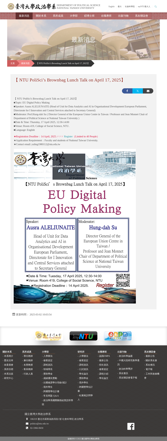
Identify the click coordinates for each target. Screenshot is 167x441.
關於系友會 (151, 360)
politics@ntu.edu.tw (39, 423)
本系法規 (8, 374)
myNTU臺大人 (144, 6)
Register (68, 136)
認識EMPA (104, 356)
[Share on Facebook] (127, 91)
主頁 (12, 63)
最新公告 (103, 360)
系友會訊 (123, 373)
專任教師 (28, 356)
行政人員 (28, 374)
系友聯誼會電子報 (128, 377)
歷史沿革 (8, 360)
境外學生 (48, 387)
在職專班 (106, 15)
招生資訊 (103, 365)
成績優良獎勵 (50, 378)
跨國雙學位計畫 (51, 391)
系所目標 (8, 369)
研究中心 (8, 378)
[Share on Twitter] (137, 91)
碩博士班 (89, 15)
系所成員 (58, 15)
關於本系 (41, 15)
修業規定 (48, 360)
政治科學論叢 (126, 356)
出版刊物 (123, 15)
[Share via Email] (148, 91)
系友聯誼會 (141, 15)
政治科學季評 (126, 369)
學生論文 (83, 374)
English (111, 6)
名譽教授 (28, 365)
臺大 (120, 6)
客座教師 (28, 369)
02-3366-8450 (36, 428)
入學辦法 (48, 356)
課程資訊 (48, 365)
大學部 (74, 15)
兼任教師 (28, 360)
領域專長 (48, 369)
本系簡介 (8, 356)
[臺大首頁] (49, 335)
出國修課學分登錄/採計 (55, 382)
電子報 (149, 369)
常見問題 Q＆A (51, 396)
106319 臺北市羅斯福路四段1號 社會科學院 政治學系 (57, 419)
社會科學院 (130, 6)
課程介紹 (103, 374)
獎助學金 (48, 374)
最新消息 (24, 15)
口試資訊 (83, 369)
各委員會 (8, 365)
